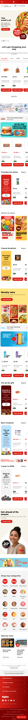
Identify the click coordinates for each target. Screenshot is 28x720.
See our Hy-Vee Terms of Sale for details (14, 673)
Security (8, 711)
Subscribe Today (14, 667)
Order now (6, 657)
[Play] (14, 339)
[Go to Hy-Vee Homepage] (14, 2)
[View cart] (26, 2)
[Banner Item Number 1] (5, 40)
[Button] (2, 41)
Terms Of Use (13, 711)
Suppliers (12, 716)
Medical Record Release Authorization (10, 714)
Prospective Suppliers (5, 716)
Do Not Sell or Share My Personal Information (18, 709)
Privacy (6, 709)
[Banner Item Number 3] (8, 40)
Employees (21, 714)
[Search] (23, 2)
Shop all (23, 172)
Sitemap (2, 709)
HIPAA (18, 711)
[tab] (4, 58)
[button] (21, 717)
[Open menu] (2, 2)
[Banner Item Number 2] (7, 40)
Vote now (19, 657)
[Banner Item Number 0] (3, 40)
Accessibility (14, 718)
